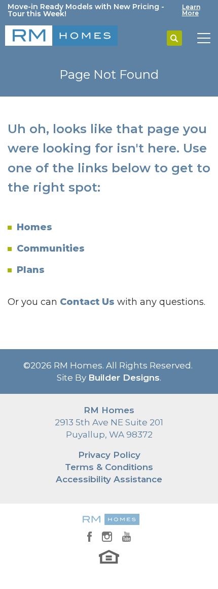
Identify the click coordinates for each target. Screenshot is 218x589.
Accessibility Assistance (109, 479)
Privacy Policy (109, 455)
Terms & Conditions (109, 467)
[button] (174, 38)
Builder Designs (124, 378)
